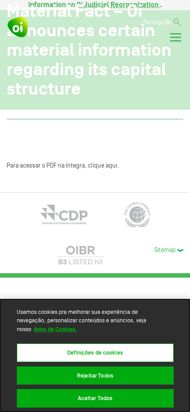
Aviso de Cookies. (55, 329)
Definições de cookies (95, 352)
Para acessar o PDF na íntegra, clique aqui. (63, 166)
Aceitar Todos (95, 398)
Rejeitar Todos (95, 375)
